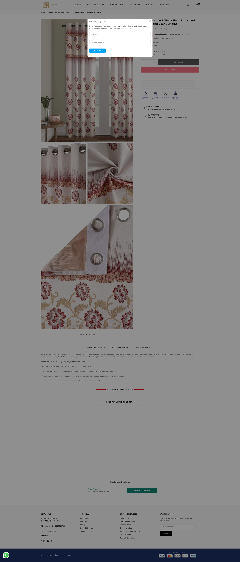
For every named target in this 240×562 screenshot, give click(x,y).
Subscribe (97, 51)
